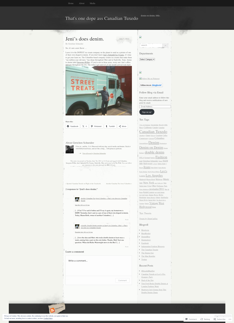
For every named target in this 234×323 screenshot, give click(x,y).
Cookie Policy (48, 318)
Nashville (97, 163)
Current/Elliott (143, 143)
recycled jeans (143, 195)
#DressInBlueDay (148, 271)
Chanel (148, 135)
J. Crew (154, 164)
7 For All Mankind (144, 125)
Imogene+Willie (83, 62)
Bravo (141, 127)
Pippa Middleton (144, 189)
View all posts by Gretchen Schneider (94, 153)
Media (92, 3)
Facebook (145, 243)
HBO (141, 163)
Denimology (163, 143)
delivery (69, 64)
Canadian (161, 128)
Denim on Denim (151, 147)
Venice (147, 203)
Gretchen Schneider (75, 43)
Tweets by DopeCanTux (148, 218)
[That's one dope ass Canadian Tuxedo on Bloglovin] (151, 86)
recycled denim (159, 192)
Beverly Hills (163, 125)
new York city (159, 183)
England (147, 157)
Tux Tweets (145, 213)
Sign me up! (147, 112)
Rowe (156, 195)
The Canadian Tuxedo (149, 249)
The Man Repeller (148, 256)
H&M (165, 160)
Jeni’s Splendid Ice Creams (113, 55)
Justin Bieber (162, 168)
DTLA (141, 157)
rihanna (151, 195)
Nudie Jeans (143, 186)
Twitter (144, 259)
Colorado (151, 138)
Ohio (102, 163)
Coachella (159, 135)
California (148, 127)
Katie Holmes (143, 172)
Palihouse (160, 186)
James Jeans (162, 163)
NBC (141, 183)
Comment (122, 280)
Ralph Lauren (148, 192)
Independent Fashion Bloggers (153, 246)
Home (71, 3)
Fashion (161, 156)
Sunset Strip (152, 200)
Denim (153, 142)
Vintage (153, 203)
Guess (160, 161)
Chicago (153, 135)
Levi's (163, 171)
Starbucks (164, 197)
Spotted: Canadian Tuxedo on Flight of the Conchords (83, 184)
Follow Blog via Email (151, 92)
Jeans (146, 167)
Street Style (143, 200)
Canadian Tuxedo (153, 131)
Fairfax (152, 158)
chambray (142, 135)
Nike (164, 183)
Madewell (142, 179)
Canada (155, 127)
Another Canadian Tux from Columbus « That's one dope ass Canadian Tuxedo (104, 199)
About (81, 3)
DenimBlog (145, 236)
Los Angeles (154, 175)
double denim (154, 152)
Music (166, 179)
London (142, 176)
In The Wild (117, 163)
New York (148, 182)
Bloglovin (145, 230)
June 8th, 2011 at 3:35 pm (82, 205)
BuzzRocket (145, 233)
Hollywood (147, 163)
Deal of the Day (147, 280)
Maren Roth (150, 179)
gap (140, 160)
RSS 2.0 (109, 165)
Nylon (149, 186)
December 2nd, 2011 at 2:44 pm (84, 232)
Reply (127, 219)
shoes (158, 197)
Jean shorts (154, 168)
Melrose (159, 179)
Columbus (123, 161)
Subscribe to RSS (56, 310)
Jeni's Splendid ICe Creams (85, 163)
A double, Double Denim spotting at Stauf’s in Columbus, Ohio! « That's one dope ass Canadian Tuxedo (104, 226)
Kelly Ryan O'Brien (154, 172)
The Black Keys (161, 200)
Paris (165, 186)
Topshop (141, 203)
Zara (154, 207)
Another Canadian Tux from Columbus (119, 184)
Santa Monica (151, 197)
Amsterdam (154, 125)
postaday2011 (156, 189)
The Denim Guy (147, 253)
